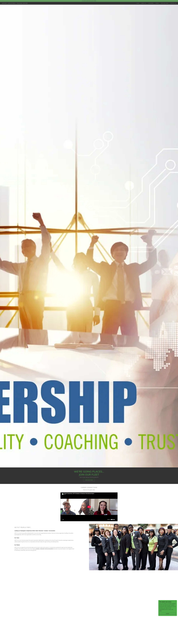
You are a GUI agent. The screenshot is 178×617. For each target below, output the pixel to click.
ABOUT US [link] (143, 3)
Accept (167, 613)
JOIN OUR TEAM (89, 480)
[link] (15, 3)
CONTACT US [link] (173, 3)
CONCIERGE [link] (150, 3)
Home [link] (138, 3)
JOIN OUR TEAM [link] (164, 3)
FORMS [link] (157, 3)
